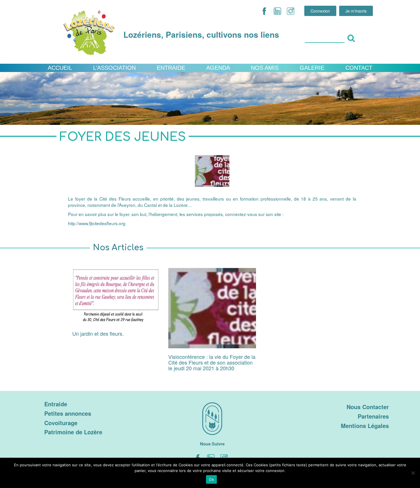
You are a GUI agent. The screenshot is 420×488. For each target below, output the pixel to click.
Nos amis (265, 68)
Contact (358, 68)
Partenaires (373, 416)
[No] (413, 473)
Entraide (171, 68)
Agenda (218, 68)
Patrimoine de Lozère (73, 432)
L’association (114, 68)
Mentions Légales (365, 425)
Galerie (312, 68)
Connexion (320, 11)
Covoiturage (60, 423)
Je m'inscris (356, 11)
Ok (211, 479)
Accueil (60, 68)
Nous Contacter (368, 407)
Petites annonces (67, 413)
